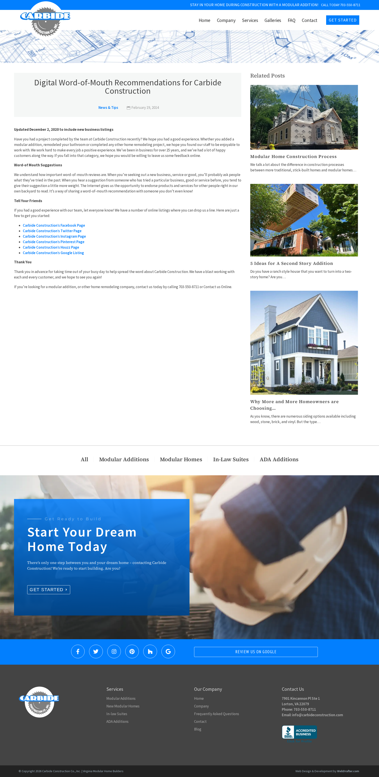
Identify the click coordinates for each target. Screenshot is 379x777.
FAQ (291, 20)
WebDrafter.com (348, 771)
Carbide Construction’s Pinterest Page (53, 241)
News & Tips (108, 107)
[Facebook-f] (78, 651)
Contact (309, 20)
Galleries (273, 20)
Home (204, 20)
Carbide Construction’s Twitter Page (52, 230)
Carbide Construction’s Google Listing (53, 252)
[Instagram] (114, 651)
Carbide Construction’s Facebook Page (54, 225)
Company (226, 20)
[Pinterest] (132, 651)
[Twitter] (96, 651)
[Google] (168, 651)
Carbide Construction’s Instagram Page (54, 236)
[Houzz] (150, 651)
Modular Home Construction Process (293, 156)
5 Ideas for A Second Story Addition (291, 263)
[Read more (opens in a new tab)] (230, 5)
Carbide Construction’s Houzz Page (51, 247)
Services (250, 20)
